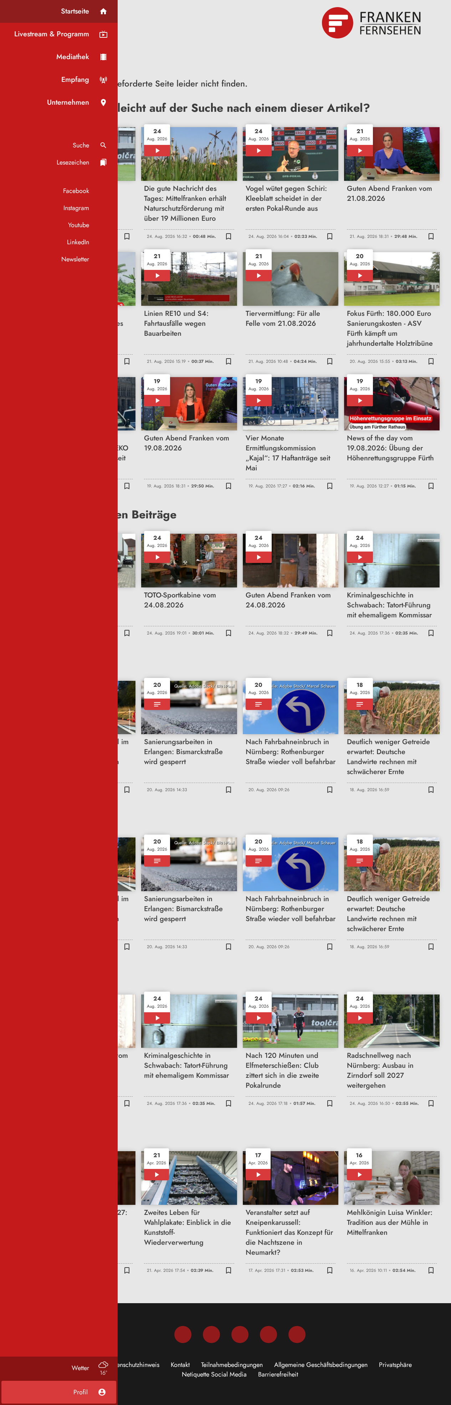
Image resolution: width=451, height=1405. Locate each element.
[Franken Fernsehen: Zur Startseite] (372, 22)
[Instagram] (211, 1334)
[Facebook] (182, 1334)
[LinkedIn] (268, 1334)
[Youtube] (239, 1334)
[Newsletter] (297, 1334)
